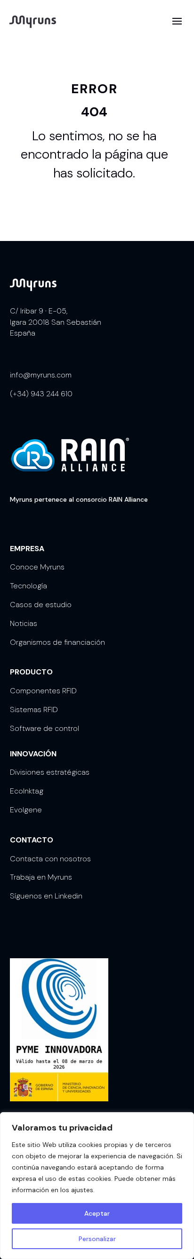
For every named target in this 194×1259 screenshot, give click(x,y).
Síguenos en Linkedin (46, 896)
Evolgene (26, 810)
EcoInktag (26, 791)
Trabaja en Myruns (41, 877)
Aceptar (97, 1213)
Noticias (23, 623)
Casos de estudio (41, 604)
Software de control (44, 728)
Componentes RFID (43, 691)
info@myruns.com (41, 375)
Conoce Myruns (37, 567)
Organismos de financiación (57, 642)
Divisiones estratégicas (49, 772)
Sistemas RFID (34, 709)
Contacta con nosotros (50, 859)
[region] (97, 1185)
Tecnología (28, 586)
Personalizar (97, 1239)
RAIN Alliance (128, 499)
